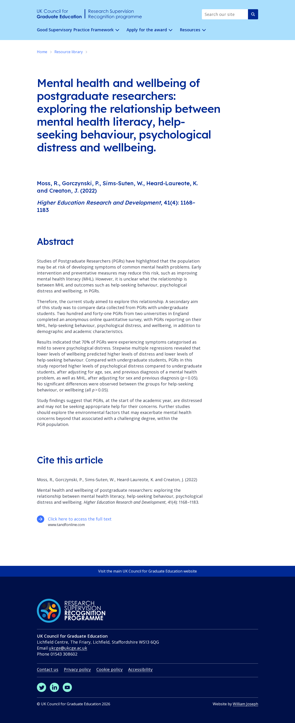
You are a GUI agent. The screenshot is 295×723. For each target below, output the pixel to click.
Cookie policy (109, 669)
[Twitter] (41, 687)
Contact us (47, 669)
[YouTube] (67, 687)
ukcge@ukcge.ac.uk (68, 648)
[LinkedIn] (54, 687)
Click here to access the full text (80, 519)
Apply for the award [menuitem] (147, 29)
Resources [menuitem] (190, 29)
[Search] (253, 14)
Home (42, 51)
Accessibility (140, 669)
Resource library (68, 51)
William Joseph (245, 703)
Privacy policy (77, 669)
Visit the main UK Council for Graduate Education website (147, 571)
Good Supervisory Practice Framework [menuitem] (75, 29)
